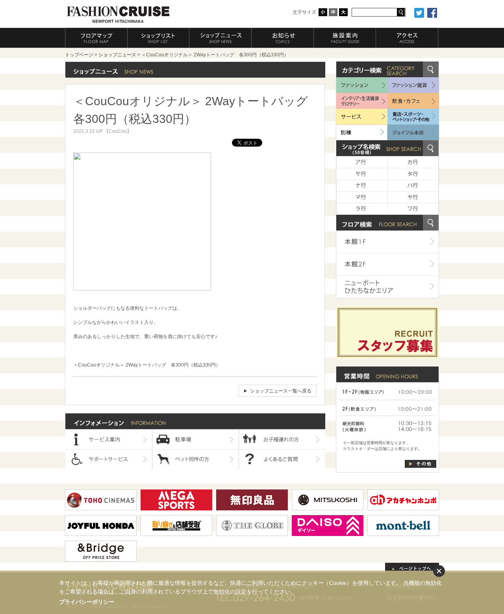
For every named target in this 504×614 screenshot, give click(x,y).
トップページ (79, 55)
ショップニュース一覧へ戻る (280, 391)
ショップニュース (117, 55)
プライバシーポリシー (86, 602)
